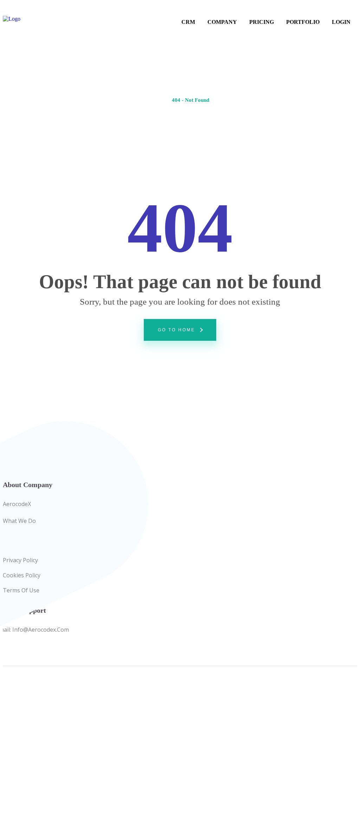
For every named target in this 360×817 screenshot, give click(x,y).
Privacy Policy (20, 560)
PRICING (261, 22)
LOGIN (341, 22)
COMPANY (222, 22)
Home (158, 100)
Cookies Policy (21, 575)
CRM (188, 22)
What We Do (19, 521)
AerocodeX (17, 504)
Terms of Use (21, 590)
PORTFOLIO (303, 22)
